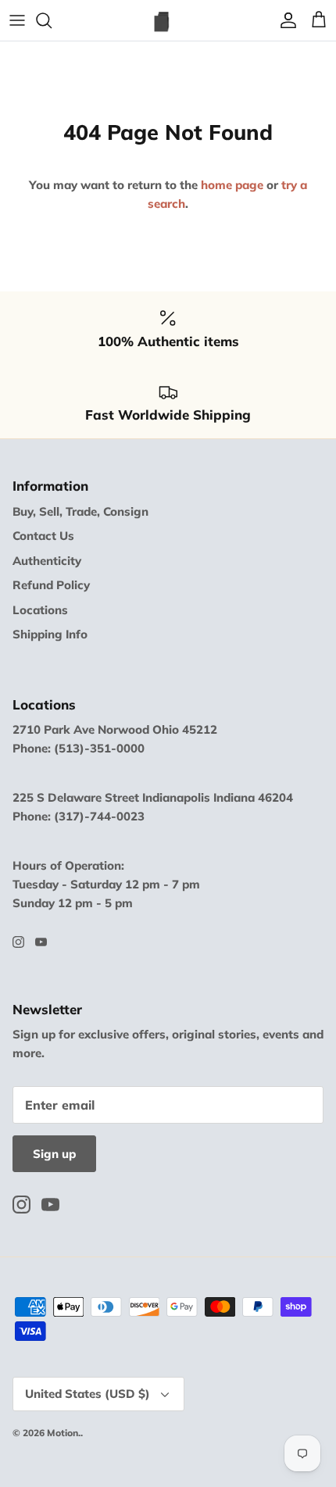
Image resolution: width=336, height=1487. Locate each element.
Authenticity (47, 560)
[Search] (51, 20)
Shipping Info (50, 634)
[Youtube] (41, 942)
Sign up (54, 1153)
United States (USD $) (87, 1393)
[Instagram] (18, 942)
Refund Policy (51, 584)
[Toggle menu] (17, 20)
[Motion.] (168, 20)
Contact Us (43, 535)
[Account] (284, 20)
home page (232, 184)
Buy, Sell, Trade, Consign (80, 511)
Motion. (63, 1433)
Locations (40, 609)
